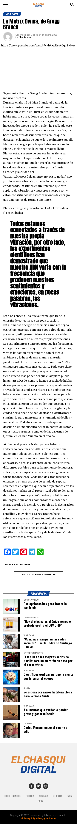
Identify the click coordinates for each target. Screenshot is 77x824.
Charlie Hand (25, 37)
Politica (30, 796)
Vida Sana (43, 796)
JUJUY (40, 801)
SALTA (69, 796)
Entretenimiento (12, 796)
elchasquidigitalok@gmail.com (38, 818)
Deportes (57, 796)
